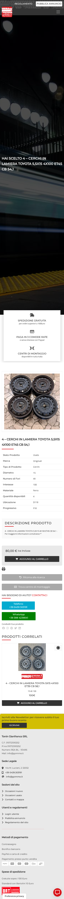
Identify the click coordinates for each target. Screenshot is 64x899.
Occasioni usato (13, 795)
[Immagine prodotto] (32, 401)
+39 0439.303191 (13, 772)
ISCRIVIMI (14, 725)
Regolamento (23, 3)
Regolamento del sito (16, 822)
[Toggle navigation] (58, 12)
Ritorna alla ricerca (34, 577)
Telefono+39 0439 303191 (18, 605)
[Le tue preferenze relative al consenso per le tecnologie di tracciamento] (14, 896)
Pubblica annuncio (49, 3)
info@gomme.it (14, 777)
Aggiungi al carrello (33, 559)
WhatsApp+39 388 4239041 (18, 616)
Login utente (11, 814)
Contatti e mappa (14, 799)
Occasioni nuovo (13, 791)
